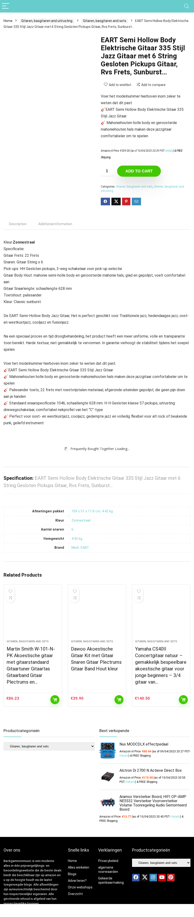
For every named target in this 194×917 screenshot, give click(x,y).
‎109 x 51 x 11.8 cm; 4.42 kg (92, 511)
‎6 (72, 529)
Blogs (72, 874)
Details (169, 150)
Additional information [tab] (55, 224)
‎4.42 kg (76, 539)
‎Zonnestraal (80, 520)
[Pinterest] (171, 877)
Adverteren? (77, 881)
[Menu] (5, 6)
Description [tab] (17, 224)
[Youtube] (162, 877)
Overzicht (75, 894)
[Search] (186, 6)
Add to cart (139, 171)
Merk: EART (80, 548)
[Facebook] (136, 877)
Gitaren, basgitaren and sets (104, 21)
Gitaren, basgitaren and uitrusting (46, 21)
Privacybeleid (108, 861)
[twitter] (144, 877)
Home (8, 21)
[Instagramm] (153, 877)
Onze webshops (80, 887)
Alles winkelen (78, 867)
